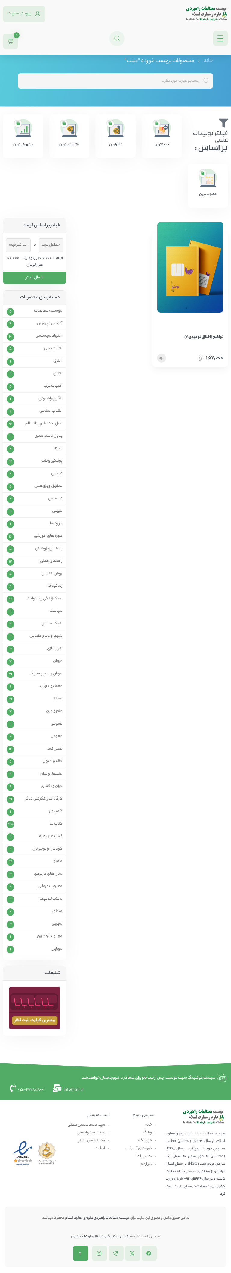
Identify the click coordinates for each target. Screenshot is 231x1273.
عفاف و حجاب (51, 686)
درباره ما (146, 1164)
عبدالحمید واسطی (91, 1133)
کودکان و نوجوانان (47, 849)
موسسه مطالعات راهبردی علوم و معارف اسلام (97, 1218)
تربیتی (57, 511)
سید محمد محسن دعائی (86, 1125)
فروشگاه (145, 1140)
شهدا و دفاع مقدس (45, 636)
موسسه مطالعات (48, 311)
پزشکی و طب (51, 461)
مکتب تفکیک (51, 899)
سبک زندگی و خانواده (45, 599)
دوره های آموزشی (48, 536)
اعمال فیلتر (34, 277)
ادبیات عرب (53, 386)
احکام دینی (53, 348)
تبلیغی (56, 473)
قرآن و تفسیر (52, 786)
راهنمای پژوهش (48, 548)
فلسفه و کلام (51, 774)
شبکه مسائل (51, 624)
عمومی (56, 724)
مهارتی (57, 924)
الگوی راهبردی (50, 398)
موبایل (57, 949)
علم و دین (54, 711)
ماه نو (57, 861)
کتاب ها (55, 824)
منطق (57, 911)
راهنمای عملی (51, 561)
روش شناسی (51, 573)
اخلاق (57, 361)
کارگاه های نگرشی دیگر (43, 799)
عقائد (57, 699)
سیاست (56, 611)
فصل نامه (54, 749)
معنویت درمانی (50, 886)
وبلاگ (147, 1133)
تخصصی (55, 498)
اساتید (100, 1148)
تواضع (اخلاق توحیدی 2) (203, 337)
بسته (58, 448)
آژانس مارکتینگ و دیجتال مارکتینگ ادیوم (100, 1237)
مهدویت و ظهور (49, 936)
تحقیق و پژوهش (48, 486)
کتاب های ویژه (50, 836)
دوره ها (56, 523)
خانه (208, 61)
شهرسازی (54, 649)
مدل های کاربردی (48, 874)
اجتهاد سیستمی (49, 336)
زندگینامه (55, 586)
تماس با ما (144, 1156)
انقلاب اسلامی (50, 411)
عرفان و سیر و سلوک (46, 674)
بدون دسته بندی (48, 436)
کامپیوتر (55, 811)
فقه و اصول (52, 761)
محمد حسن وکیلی (91, 1140)
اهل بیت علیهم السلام (43, 423)
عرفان (57, 661)
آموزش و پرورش (49, 323)
